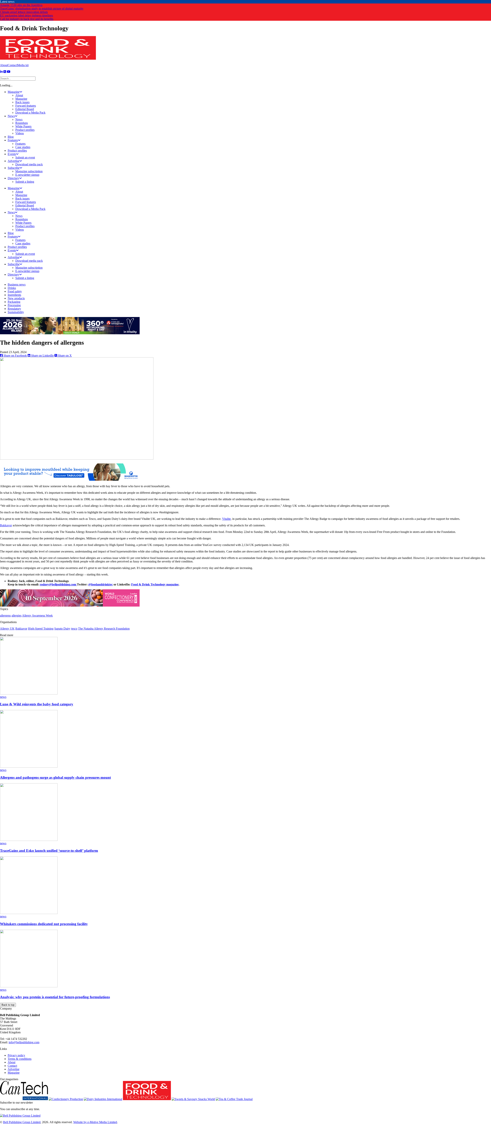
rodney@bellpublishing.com (58, 584)
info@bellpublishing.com (24, 1042)
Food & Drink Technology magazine (155, 584)
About (4, 65)
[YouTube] (8, 71)
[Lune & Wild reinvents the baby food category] (29, 693)
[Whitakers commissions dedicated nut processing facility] (29, 913)
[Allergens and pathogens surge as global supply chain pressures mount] (29, 766)
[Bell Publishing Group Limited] (20, 1115)
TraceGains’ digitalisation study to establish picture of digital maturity (41, 8)
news (3, 696)
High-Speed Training (41, 628)
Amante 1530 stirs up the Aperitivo (21, 5)
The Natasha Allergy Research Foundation (104, 628)
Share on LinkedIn (42, 355)
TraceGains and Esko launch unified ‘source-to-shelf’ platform (49, 851)
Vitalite (226, 518)
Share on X (64, 355)
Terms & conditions (19, 1058)
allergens (5, 615)
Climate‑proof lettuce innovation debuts (24, 12)
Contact (12, 65)
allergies (16, 615)
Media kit (23, 65)
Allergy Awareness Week (37, 615)
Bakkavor (6, 525)
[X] (4, 71)
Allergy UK (7, 628)
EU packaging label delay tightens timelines (26, 15)
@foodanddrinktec (100, 584)
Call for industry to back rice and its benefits (26, 19)
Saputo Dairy (62, 628)
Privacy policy (16, 1055)
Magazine (14, 1072)
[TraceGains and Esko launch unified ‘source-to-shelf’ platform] (29, 839)
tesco (74, 628)
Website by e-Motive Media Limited (95, 1122)
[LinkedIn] (1, 71)
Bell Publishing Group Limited (21, 1122)
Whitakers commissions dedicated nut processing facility (44, 924)
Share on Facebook (15, 355)
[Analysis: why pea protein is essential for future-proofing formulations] (29, 986)
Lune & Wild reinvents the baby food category (36, 704)
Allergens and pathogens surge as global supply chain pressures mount (55, 777)
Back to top (8, 1004)
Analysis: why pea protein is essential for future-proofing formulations (55, 997)
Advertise (13, 1069)
